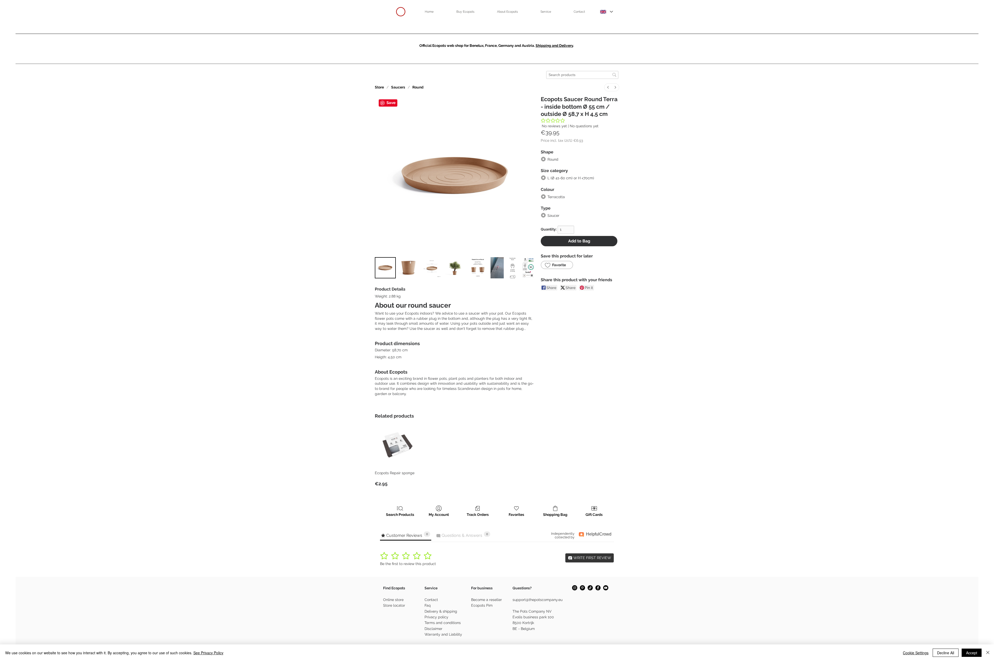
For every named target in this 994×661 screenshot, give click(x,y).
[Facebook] (598, 587)
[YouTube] (605, 587)
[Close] (988, 653)
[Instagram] (574, 587)
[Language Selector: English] (606, 11)
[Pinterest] (582, 587)
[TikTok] (590, 587)
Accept (971, 652)
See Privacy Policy (208, 652)
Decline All (945, 652)
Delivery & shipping (441, 611)
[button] (465, 11)
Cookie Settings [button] (916, 652)
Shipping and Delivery (554, 45)
